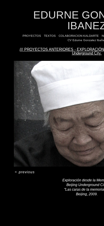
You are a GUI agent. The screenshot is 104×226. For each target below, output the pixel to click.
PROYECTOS (32, 35)
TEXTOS (50, 35)
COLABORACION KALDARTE (79, 35)
